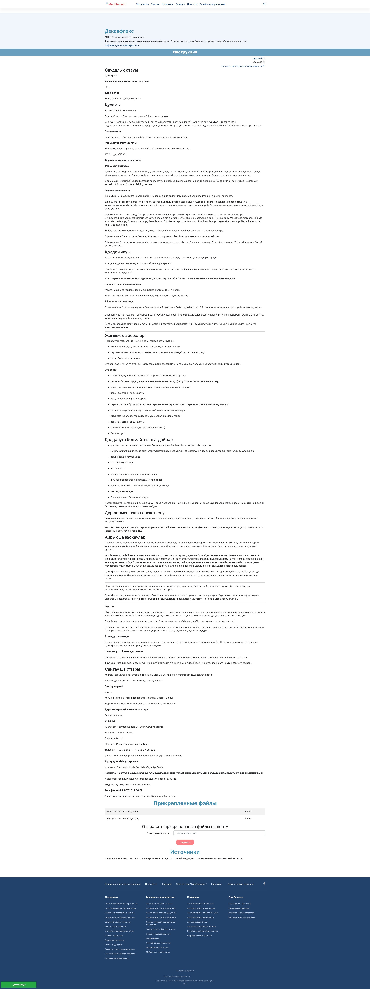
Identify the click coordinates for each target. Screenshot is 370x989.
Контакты (216, 884)
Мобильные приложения (116, 958)
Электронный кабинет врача (159, 903)
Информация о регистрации (121, 45)
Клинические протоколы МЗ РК (161, 908)
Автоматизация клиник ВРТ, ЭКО (202, 913)
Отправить (185, 842)
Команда (166, 884)
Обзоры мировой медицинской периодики (160, 923)
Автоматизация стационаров (200, 917)
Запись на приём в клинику (118, 922)
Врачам (155, 4)
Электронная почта (158, 833)
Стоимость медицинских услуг (119, 931)
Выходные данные (185, 970)
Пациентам (142, 4)
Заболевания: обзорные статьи (160, 929)
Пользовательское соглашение (122, 884)
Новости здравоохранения (158, 934)
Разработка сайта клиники (199, 935)
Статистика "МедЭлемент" (191, 884)
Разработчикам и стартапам (242, 913)
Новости (192, 4)
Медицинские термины (157, 947)
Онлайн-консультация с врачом (119, 913)
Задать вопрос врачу (114, 940)
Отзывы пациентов (114, 935)
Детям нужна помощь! (241, 884)
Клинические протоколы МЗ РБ (161, 917)
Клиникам (167, 4)
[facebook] (264, 884)
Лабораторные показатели (158, 943)
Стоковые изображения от (177, 976)
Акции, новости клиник (116, 926)
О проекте (151, 884)
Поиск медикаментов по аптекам (120, 908)
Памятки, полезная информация (120, 949)
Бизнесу (180, 4)
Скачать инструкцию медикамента (242, 66)
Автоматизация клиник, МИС (200, 903)
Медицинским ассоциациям (242, 917)
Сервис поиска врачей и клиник (120, 917)
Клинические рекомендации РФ (161, 913)
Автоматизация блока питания (201, 926)
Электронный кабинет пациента (120, 954)
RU (264, 4)
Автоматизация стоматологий (201, 908)
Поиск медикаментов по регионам (121, 903)
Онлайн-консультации (212, 4)
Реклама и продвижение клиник (202, 931)
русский (258, 58)
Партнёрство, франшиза (240, 903)
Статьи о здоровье (113, 944)
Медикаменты (152, 938)
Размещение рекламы (239, 908)
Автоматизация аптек (197, 922)
